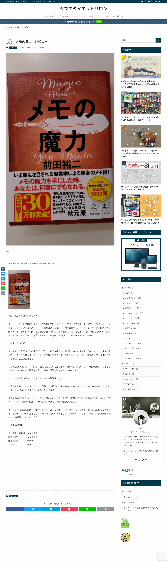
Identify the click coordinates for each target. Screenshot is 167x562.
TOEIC (129, 384)
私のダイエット (133, 358)
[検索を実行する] (158, 40)
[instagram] (145, 1)
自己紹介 (127, 491)
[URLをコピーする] (105, 509)
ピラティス (131, 338)
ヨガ (128, 293)
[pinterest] (149, 1)
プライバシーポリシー (133, 497)
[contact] (155, 1)
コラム (129, 364)
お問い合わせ (129, 502)
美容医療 (130, 333)
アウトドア (131, 369)
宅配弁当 (130, 328)
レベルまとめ (132, 389)
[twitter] (142, 1)
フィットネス (132, 323)
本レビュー (12, 47)
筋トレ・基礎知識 (134, 348)
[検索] (159, 1)
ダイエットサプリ (134, 313)
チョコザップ (132, 318)
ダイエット (131, 288)
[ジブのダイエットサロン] (83, 8)
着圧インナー (132, 308)
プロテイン (131, 303)
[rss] (152, 1)
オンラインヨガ (133, 298)
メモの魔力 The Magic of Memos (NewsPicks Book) (32, 263)
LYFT (99, 22)
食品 (129, 353)
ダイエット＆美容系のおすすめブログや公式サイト (141, 509)
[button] (15, 509)
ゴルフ (129, 374)
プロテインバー (133, 343)
